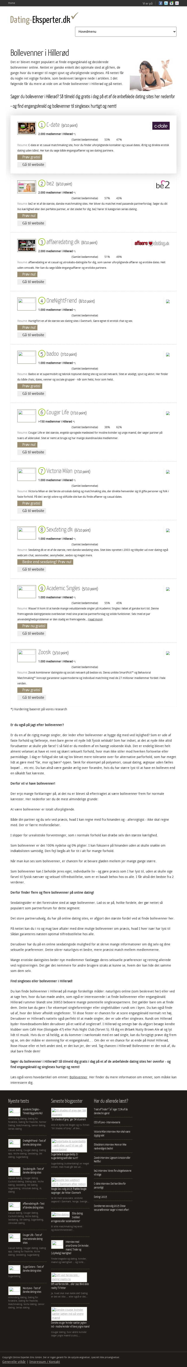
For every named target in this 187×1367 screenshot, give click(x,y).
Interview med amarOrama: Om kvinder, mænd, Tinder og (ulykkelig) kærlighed (70, 1247)
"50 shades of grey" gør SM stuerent (68, 1119)
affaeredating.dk (68, 241)
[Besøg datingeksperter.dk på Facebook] (160, 4)
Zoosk (53, 651)
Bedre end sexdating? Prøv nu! (46, 562)
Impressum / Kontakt (44, 1362)
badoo (58, 353)
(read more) (95, 619)
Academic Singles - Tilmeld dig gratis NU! (32, 1111)
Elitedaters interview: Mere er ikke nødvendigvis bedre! (110, 1146)
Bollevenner (78, 1077)
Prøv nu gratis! (33, 626)
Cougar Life (63, 411)
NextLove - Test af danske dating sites (32, 1290)
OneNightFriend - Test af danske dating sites (34, 1142)
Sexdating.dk (65, 529)
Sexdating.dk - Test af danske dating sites (33, 1170)
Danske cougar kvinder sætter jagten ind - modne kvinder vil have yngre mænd (70, 1324)
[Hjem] (44, 18)
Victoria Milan (64, 470)
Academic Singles (68, 587)
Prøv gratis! (31, 157)
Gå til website (33, 164)
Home (11, 3)
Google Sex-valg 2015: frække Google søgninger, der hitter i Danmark (68, 1190)
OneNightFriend (67, 300)
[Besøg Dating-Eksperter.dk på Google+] (171, 4)
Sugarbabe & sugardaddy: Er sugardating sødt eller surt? (64, 1156)
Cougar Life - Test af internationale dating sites (32, 1238)
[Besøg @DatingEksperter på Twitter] (166, 4)
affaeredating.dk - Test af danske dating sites (33, 1205)
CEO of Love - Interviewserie (107, 1122)
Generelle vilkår (14, 1362)
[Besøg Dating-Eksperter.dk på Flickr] (177, 4)
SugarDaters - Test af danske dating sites (33, 1268)
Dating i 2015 (100, 1196)
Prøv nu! (29, 216)
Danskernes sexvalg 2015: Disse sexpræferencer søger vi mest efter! (111, 1207)
